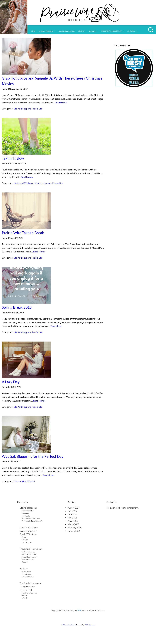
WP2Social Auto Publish (69, 625)
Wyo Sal (31, 481)
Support (25, 562)
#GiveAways (26, 572)
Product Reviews (28, 577)
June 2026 (72, 514)
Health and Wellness (23, 183)
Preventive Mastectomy (111, 31)
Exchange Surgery (28, 552)
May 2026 (72, 517)
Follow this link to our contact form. (122, 507)
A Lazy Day (11, 382)
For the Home (27, 542)
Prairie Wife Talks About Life (32, 521)
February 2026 (74, 527)
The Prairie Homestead (31, 583)
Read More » (61, 102)
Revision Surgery (28, 559)
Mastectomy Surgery (29, 557)
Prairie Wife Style (28, 534)
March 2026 (73, 524)
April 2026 (73, 521)
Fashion (25, 540)
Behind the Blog (27, 511)
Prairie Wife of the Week (31, 518)
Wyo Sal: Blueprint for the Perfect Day (32, 456)
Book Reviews (27, 574)
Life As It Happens (22, 108)
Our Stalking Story (28, 530)
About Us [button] (131, 31)
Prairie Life (37, 108)
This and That (19, 481)
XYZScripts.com (89, 625)
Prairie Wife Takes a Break (23, 232)
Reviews (24, 568)
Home (33, 31)
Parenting (25, 513)
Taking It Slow (13, 158)
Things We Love (27, 586)
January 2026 (74, 530)
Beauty (24, 537)
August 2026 (74, 507)
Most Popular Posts (29, 527)
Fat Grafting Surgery (29, 554)
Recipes (81, 31)
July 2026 (72, 511)
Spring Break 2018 (17, 307)
